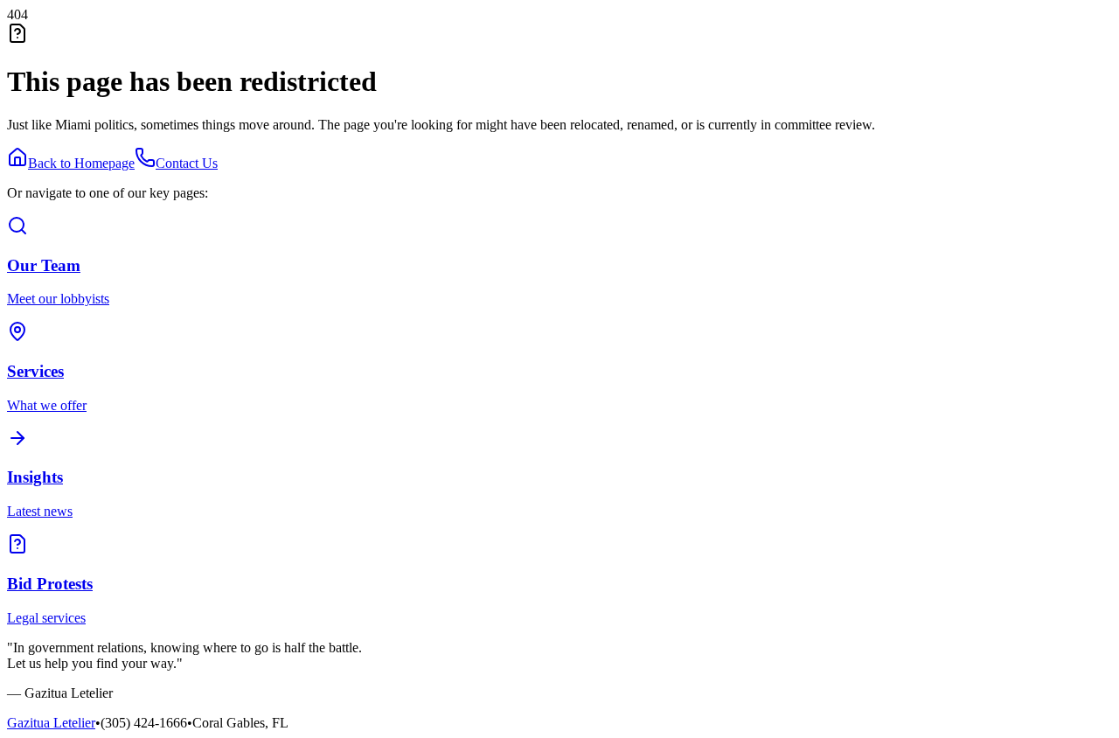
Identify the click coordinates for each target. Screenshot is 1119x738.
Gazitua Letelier (51, 722)
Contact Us (187, 163)
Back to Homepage (81, 163)
